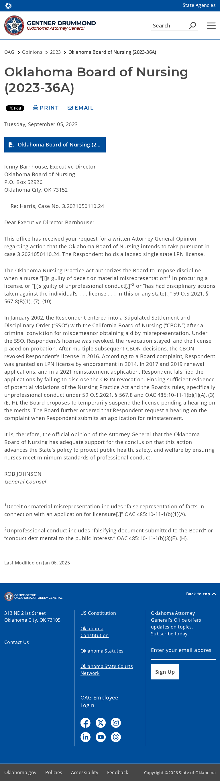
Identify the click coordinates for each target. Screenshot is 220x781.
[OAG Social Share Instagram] (116, 723)
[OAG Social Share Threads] (116, 737)
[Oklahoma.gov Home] (8, 5)
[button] (55, 144)
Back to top (198, 594)
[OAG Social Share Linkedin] (85, 737)
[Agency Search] (192, 25)
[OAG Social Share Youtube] (101, 737)
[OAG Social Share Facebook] (85, 723)
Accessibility (85, 772)
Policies (53, 772)
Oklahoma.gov (20, 772)
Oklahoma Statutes (101, 651)
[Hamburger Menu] (211, 25)
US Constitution (98, 613)
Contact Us (16, 642)
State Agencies (199, 5)
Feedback (117, 772)
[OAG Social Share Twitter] (101, 723)
